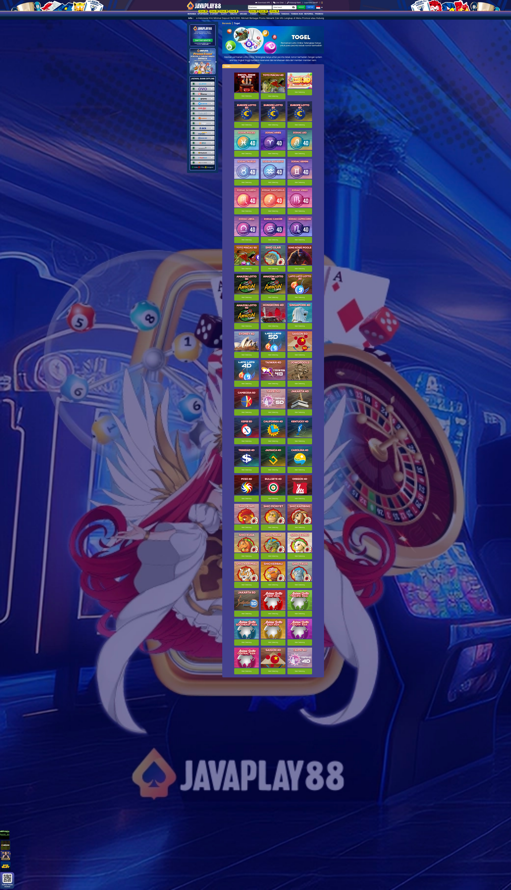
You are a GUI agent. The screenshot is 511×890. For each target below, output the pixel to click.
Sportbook (203, 14)
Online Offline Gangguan (203, 167)
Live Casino (274, 14)
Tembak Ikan (297, 14)
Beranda (192, 14)
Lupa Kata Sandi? (311, 2)
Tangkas (285, 14)
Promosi (319, 14)
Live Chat (279, 2)
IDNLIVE (233, 14)
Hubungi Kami (295, 2)
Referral (309, 14)
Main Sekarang (246, 96)
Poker (253, 14)
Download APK (263, 2)
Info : (190, 18)
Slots (224, 14)
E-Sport (214, 14)
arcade (243, 14)
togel (263, 14)
